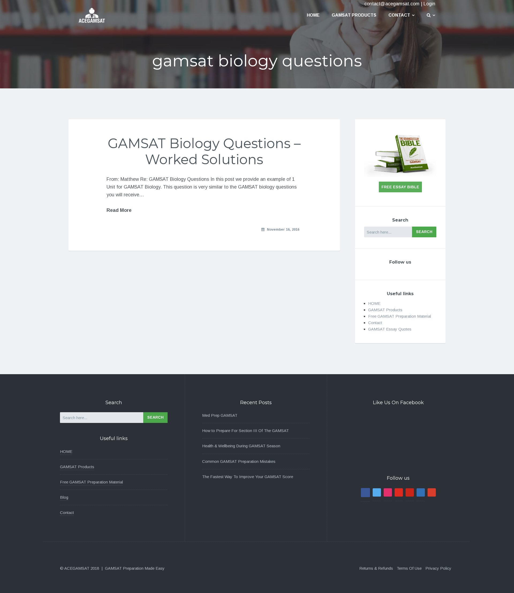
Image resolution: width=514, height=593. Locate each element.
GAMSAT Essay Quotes (389, 329)
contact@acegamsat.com (391, 3)
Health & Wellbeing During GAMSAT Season (241, 446)
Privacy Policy (438, 568)
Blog (64, 497)
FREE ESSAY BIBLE (400, 187)
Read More (119, 210)
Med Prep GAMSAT (219, 415)
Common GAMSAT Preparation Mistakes (238, 461)
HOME (374, 303)
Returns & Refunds (376, 568)
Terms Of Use (409, 568)
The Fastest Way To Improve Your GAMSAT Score (247, 476)
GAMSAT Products (354, 15)
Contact (399, 15)
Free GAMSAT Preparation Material (399, 316)
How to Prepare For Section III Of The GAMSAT (245, 430)
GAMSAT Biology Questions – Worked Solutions (204, 151)
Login (429, 3)
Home (313, 15)
